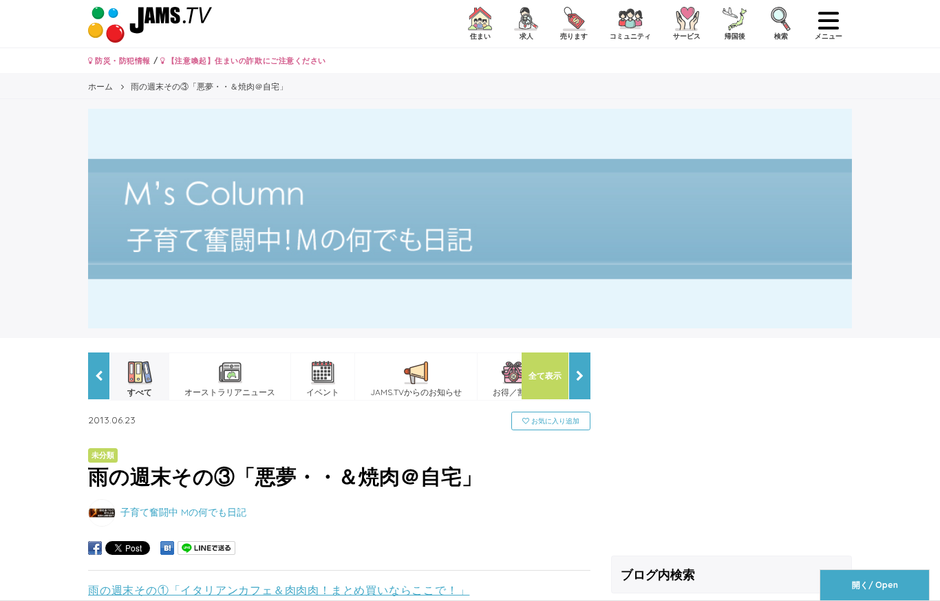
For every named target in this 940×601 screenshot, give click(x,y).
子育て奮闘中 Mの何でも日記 (183, 511)
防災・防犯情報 (122, 60)
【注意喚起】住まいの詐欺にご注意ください (245, 60)
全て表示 (545, 375)
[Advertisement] (731, 448)
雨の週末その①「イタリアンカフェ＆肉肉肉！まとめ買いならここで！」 (278, 590)
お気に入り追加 (554, 421)
